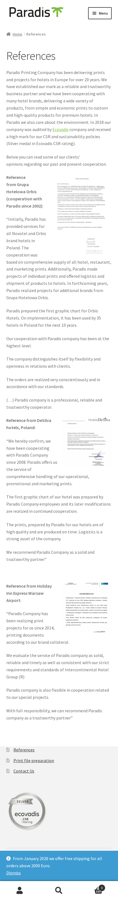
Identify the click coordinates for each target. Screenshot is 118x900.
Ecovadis (60, 129)
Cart (91, 886)
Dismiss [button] (13, 873)
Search (58, 890)
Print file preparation (33, 760)
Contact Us (23, 771)
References (24, 749)
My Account (19, 890)
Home (17, 34)
